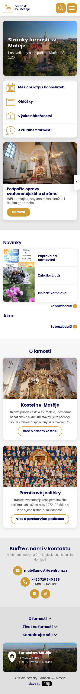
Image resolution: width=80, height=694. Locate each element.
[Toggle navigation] (72, 8)
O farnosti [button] (38, 619)
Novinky (12, 243)
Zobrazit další (61, 306)
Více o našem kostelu (40, 431)
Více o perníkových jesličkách (40, 519)
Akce (9, 316)
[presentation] (77, 182)
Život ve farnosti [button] (38, 627)
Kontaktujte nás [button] (37, 635)
